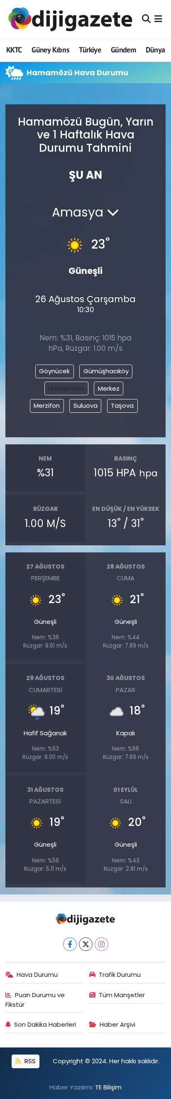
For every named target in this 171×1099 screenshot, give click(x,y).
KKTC (14, 49)
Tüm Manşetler (122, 995)
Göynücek (54, 371)
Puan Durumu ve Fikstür (35, 999)
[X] (86, 944)
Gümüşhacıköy (106, 371)
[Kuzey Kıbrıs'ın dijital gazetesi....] (70, 19)
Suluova (85, 405)
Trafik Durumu (120, 974)
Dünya (155, 49)
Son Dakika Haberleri (45, 1024)
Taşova (122, 405)
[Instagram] (101, 944)
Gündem (123, 49)
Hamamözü (66, 388)
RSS (29, 1061)
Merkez (109, 388)
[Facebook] (70, 944)
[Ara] (146, 19)
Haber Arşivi (117, 1024)
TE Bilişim (108, 1087)
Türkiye (90, 49)
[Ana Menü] (158, 19)
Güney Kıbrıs (50, 49)
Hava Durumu (37, 974)
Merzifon (47, 405)
